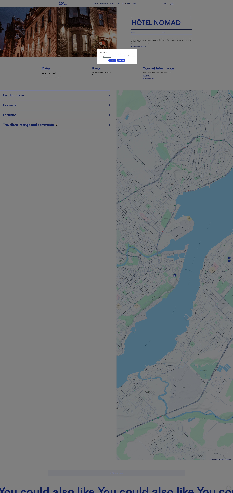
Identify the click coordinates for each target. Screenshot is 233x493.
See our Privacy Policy (107, 57)
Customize (112, 60)
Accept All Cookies (121, 60)
